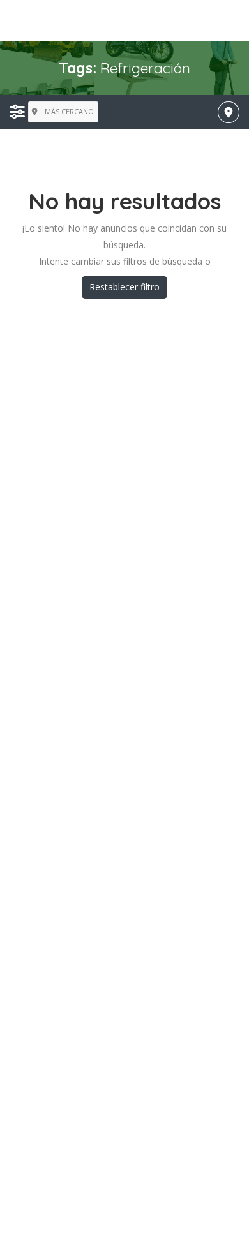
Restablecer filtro (124, 287)
